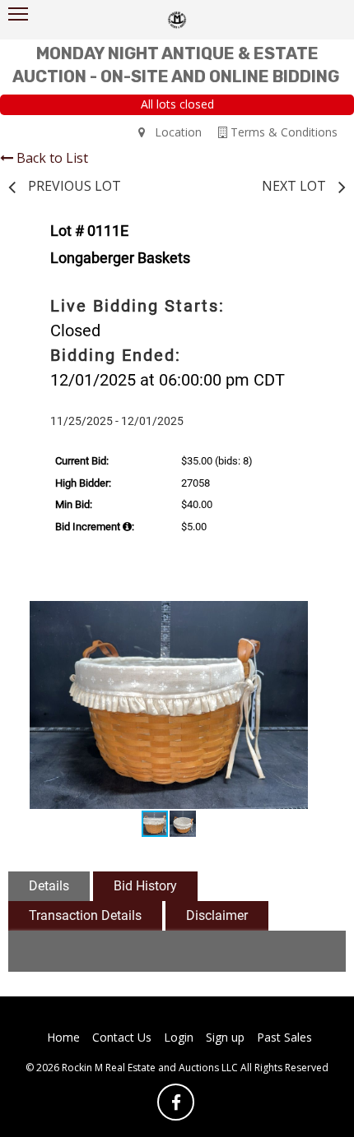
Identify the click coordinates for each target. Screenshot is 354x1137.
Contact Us (121, 1037)
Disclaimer (217, 915)
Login (178, 1037)
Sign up (225, 1037)
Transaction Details (85, 915)
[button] (310, 616)
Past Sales (284, 1037)
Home (63, 1037)
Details (49, 886)
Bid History (145, 886)
